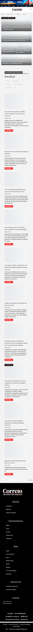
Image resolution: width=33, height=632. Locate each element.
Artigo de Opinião (11, 512)
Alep (15, 87)
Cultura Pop (9, 535)
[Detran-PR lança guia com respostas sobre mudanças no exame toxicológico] (17, 217)
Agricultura (8, 84)
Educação (5, 18)
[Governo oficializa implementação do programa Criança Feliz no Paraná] (17, 179)
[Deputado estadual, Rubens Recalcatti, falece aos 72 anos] (17, 450)
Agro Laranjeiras (18, 84)
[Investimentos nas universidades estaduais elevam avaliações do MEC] (16, 23)
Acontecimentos (16, 81)
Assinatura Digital (11, 589)
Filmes (8, 525)
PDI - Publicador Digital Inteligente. (16, 629)
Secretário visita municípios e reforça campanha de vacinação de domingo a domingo (15, 383)
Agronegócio (8, 87)
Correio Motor (10, 554)
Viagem (8, 567)
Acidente (7, 81)
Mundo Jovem (9, 560)
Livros (8, 528)
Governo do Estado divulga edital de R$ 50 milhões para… (8, 51)
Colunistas (9, 506)
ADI (23, 81)
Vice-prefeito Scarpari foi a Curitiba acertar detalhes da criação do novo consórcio (15, 113)
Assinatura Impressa (12, 586)
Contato (10, 613)
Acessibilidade (20, 613)
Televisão (8, 538)
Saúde (7, 564)
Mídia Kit (24, 616)
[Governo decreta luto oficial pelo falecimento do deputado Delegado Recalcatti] (17, 410)
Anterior (5, 480)
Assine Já (24, 619)
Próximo (28, 480)
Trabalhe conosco (12, 616)
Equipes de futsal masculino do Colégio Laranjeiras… (24, 50)
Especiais (8, 574)
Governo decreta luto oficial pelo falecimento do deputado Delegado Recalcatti (14, 423)
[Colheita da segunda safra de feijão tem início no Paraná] (17, 292)
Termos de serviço (12, 619)
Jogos (7, 557)
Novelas (8, 532)
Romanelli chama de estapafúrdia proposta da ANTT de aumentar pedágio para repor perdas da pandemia (16, 343)
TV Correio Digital (11, 570)
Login (7, 550)
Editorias (8, 509)
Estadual (12, 18)
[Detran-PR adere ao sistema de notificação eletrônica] (17, 141)
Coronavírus (9, 365)
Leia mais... (9, 130)
